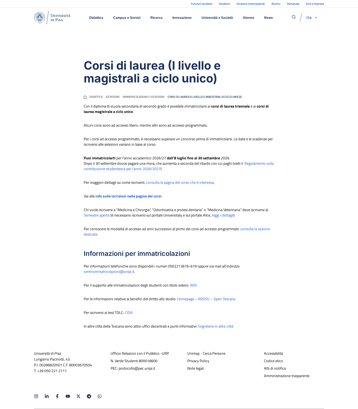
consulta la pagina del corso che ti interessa (180, 182)
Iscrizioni (113, 97)
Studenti (224, 3)
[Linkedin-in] (47, 396)
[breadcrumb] (85, 97)
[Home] (52, 17)
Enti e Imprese (315, 3)
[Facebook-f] (57, 396)
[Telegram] (89, 396)
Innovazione (182, 17)
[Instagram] (36, 396)
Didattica (96, 17)
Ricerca (156, 17)
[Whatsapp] (99, 396)
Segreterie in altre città (215, 326)
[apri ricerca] (294, 17)
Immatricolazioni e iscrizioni (143, 97)
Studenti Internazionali (250, 3)
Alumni (275, 3)
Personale (293, 3)
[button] (309, 18)
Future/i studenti (201, 3)
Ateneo (248, 17)
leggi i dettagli (222, 215)
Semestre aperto (97, 215)
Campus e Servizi (126, 17)
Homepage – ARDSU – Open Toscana (206, 299)
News (268, 17)
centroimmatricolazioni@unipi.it (109, 271)
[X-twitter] (78, 396)
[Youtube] (68, 396)
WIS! (193, 285)
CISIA (129, 312)
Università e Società (217, 17)
